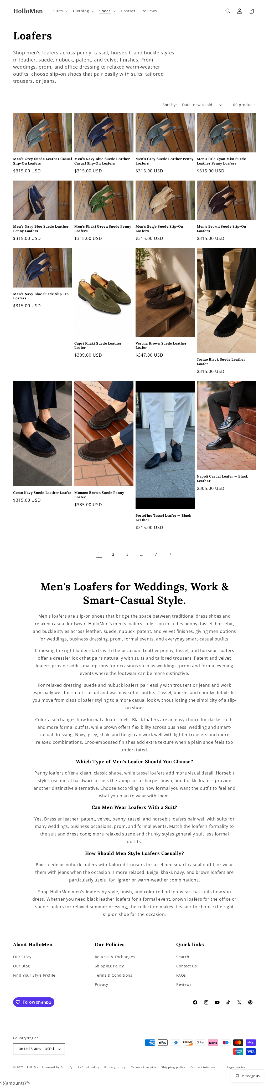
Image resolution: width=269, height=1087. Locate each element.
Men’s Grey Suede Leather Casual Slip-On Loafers (42, 161)
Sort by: (170, 104)
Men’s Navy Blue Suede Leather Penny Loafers (41, 228)
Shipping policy (173, 1067)
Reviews (184, 984)
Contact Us (186, 965)
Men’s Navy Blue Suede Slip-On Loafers (41, 296)
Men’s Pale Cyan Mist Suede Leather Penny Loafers (221, 161)
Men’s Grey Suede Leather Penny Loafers (165, 161)
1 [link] (99, 554)
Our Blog (21, 965)
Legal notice (236, 1067)
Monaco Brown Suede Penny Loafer (99, 495)
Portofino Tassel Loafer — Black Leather (164, 518)
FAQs (181, 975)
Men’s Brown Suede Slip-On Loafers (221, 228)
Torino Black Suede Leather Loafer (221, 361)
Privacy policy (115, 1067)
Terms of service (143, 1067)
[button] (60, 11)
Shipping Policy (109, 965)
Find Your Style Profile (34, 975)
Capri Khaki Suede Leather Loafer (98, 345)
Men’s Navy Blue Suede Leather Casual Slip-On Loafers (102, 161)
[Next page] (170, 554)
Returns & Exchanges (115, 956)
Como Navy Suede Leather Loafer (42, 493)
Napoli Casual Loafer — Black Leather (222, 478)
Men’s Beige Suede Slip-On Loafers (159, 228)
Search (182, 956)
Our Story (22, 956)
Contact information (206, 1067)
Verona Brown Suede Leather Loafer (161, 345)
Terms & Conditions (113, 975)
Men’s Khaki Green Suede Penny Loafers (102, 228)
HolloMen (33, 1067)
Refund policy (88, 1067)
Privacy (101, 984)
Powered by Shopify (57, 1067)
